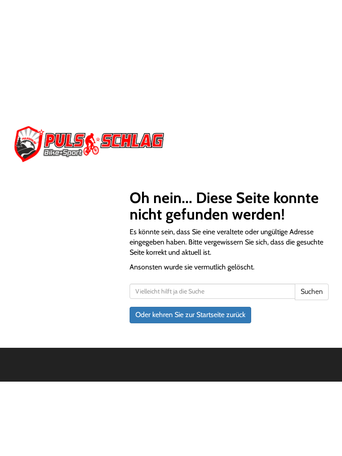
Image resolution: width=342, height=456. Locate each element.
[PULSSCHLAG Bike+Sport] (88, 144)
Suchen (312, 291)
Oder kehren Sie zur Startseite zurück (190, 314)
